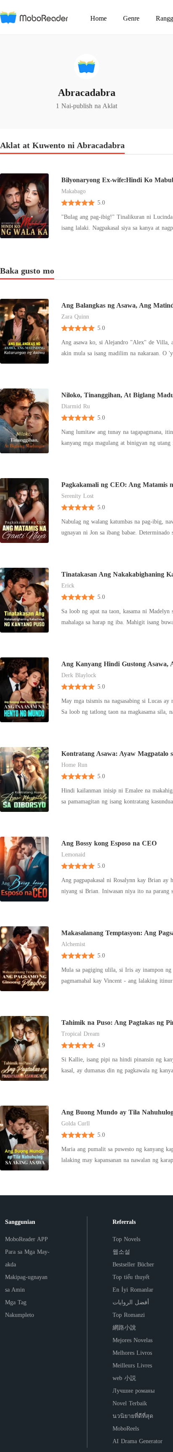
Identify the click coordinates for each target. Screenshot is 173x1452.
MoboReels (126, 1428)
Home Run (74, 765)
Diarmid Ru (75, 406)
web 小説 (124, 1378)
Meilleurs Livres (132, 1365)
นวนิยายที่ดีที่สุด (133, 1416)
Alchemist (73, 944)
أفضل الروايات (131, 1302)
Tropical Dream (80, 1034)
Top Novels (126, 1239)
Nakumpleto (19, 1315)
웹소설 (121, 1252)
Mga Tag (15, 1302)
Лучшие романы (134, 1391)
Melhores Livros (132, 1353)
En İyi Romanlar (133, 1290)
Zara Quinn (75, 317)
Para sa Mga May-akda (27, 1258)
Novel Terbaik (130, 1403)
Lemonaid (73, 854)
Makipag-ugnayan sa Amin (26, 1283)
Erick (67, 585)
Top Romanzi (129, 1315)
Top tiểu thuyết (131, 1277)
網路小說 (124, 1327)
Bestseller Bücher (133, 1264)
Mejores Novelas (132, 1340)
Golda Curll (75, 1123)
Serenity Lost (77, 496)
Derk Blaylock (78, 675)
